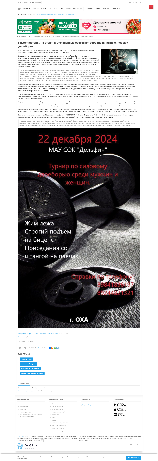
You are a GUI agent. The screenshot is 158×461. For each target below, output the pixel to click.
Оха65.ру (20, 436)
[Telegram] (57, 348)
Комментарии (24, 383)
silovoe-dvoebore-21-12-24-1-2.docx (46, 334)
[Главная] (19, 8)
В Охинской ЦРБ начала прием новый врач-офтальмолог (55, 14)
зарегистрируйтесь (30, 390)
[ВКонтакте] (50, 348)
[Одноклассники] (52, 348)
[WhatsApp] (55, 348)
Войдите (20, 390)
